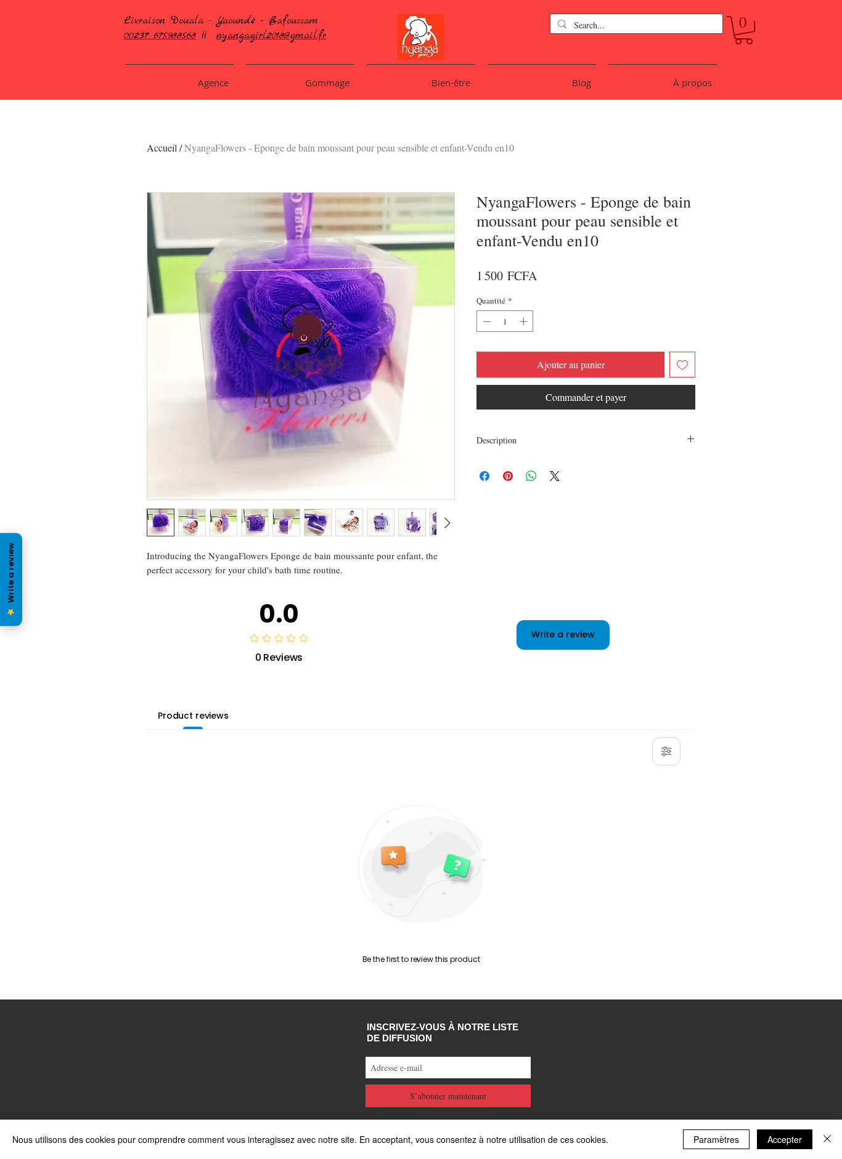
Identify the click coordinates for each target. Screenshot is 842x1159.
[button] (744, 30)
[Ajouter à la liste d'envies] (682, 365)
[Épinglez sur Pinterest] (508, 476)
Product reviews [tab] (193, 715)
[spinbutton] (505, 321)
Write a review (563, 634)
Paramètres (716, 1139)
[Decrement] (485, 321)
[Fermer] (827, 1139)
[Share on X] (554, 476)
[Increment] (524, 321)
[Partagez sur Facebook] (484, 476)
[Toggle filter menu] (666, 751)
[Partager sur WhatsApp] (531, 476)
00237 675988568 (160, 35)
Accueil (162, 147)
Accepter (784, 1139)
